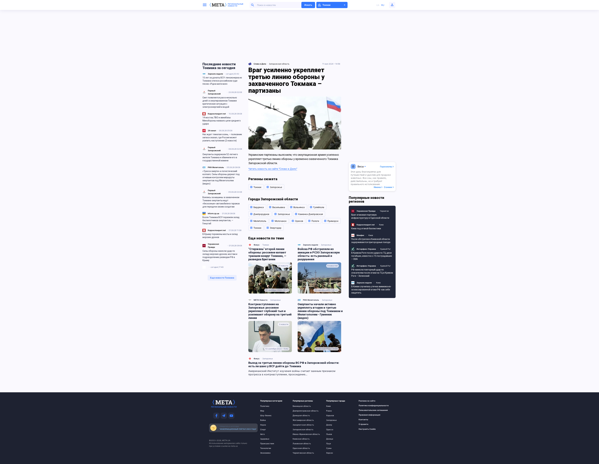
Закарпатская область (299, 425)
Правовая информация (366, 415)
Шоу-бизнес (266, 415)
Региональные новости (235, 5)
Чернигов (384, 211)
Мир (262, 411)
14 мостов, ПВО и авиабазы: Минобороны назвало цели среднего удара (221, 120)
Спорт (263, 429)
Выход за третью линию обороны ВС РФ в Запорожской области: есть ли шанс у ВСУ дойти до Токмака (293, 364)
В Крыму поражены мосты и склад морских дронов (220, 235)
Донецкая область (299, 415)
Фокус (257, 245)
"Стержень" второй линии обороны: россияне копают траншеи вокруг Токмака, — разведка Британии (267, 254)
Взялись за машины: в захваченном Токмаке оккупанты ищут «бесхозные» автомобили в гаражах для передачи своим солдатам (221, 202)
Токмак (265, 245)
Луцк (328, 443)
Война (263, 420)
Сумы (328, 448)
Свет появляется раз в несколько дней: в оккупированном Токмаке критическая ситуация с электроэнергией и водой (219, 102)
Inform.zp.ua (213, 213)
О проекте (363, 424)
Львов (329, 434)
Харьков (330, 415)
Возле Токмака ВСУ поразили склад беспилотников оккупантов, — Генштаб (220, 220)
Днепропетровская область (299, 411)
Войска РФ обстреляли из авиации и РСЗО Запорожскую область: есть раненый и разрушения (319, 254)
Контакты (363, 419)
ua (377, 5)
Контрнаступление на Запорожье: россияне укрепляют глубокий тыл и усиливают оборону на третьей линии (270, 311)
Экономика (265, 453)
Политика (264, 406)
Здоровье (264, 439)
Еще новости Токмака (222, 277)
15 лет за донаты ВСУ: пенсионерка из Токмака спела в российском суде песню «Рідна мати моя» (222, 80)
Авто (262, 434)
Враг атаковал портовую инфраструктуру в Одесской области (370, 216)
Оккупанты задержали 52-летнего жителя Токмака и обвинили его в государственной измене (220, 157)
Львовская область (299, 443)
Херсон (329, 453)
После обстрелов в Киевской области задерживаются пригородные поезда (370, 240)
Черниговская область (299, 453)
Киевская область (299, 439)
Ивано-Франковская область (299, 434)
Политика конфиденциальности (366, 405)
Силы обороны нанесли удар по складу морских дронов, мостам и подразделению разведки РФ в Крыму (219, 256)
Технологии (265, 448)
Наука (263, 425)
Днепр (329, 425)
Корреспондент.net (217, 114)
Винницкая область (299, 406)
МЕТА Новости (260, 300)
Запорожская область (279, 64)
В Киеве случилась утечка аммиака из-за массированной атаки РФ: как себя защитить (371, 289)
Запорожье (326, 245)
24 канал (212, 130)
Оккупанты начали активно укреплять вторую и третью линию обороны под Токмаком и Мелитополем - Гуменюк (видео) (320, 311)
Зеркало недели (215, 74)
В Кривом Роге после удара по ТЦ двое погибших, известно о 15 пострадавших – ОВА (371, 256)
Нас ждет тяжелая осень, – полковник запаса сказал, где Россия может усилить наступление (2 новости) (222, 137)
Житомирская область (299, 420)
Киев (381, 225)
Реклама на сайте (366, 401)
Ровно (329, 411)
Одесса (329, 429)
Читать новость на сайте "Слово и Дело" (272, 168)
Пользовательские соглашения (366, 410)
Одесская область (299, 448)
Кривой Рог (385, 249)
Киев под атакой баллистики (366, 228)
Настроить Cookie (367, 429)
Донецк (329, 439)
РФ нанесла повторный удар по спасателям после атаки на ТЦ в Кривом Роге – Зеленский (372, 272)
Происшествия (266, 443)
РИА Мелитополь (216, 167)
